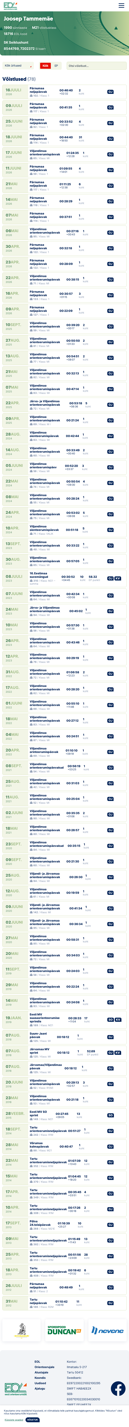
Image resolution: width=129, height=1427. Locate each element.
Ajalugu (40, 1388)
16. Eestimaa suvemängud (39, 575)
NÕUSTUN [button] (32, 1419)
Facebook (118, 1388)
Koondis (40, 1377)
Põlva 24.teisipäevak (40, 1223)
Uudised (40, 1383)
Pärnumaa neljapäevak (38, 90)
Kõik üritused (13, 65)
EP (56, 65)
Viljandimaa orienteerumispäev (43, 465)
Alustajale (41, 1372)
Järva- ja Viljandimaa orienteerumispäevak (45, 403)
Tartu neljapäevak (38, 1301)
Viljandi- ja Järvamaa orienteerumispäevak (45, 875)
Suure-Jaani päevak (38, 1035)
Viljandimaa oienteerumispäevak (44, 434)
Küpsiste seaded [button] (14, 1419)
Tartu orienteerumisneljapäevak (48, 1129)
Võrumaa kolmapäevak (39, 1144)
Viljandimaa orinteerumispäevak (44, 750)
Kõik (45, 65)
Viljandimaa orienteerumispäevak (45, 152)
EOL (37, 1361)
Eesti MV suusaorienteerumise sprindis (45, 1018)
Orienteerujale (44, 1367)
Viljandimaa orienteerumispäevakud (47, 765)
